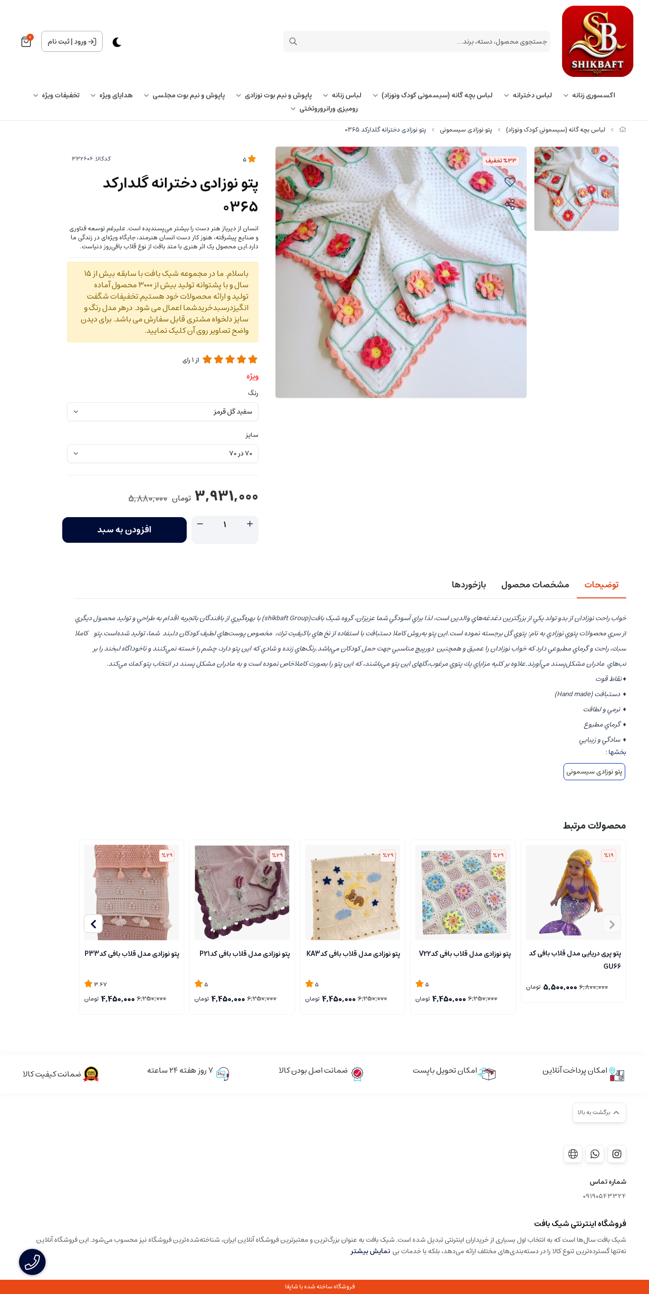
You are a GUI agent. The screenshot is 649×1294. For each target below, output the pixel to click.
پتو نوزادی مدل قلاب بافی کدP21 (244, 954)
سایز (252, 435)
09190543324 (604, 1196)
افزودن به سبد (124, 530)
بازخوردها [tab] (469, 585)
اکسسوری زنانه (593, 95)
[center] (293, 41)
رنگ (253, 393)
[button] (93, 923)
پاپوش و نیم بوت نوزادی (278, 95)
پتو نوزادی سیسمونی (466, 129)
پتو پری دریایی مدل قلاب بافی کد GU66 (575, 959)
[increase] (249, 524)
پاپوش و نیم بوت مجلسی (189, 95)
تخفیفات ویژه (60, 95)
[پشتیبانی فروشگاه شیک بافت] (594, 1154)
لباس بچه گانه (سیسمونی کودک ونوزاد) (437, 95)
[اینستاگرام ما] (616, 1154)
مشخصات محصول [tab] (535, 585)
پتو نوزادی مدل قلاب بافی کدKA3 (353, 954)
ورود (80, 41)
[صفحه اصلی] (622, 129)
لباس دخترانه (532, 95)
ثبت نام (58, 41)
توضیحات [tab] (601, 585)
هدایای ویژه (116, 95)
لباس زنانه (347, 95)
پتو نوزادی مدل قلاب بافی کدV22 (464, 954)
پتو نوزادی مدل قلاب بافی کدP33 (132, 954)
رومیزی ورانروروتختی (328, 108)
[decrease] (200, 524)
